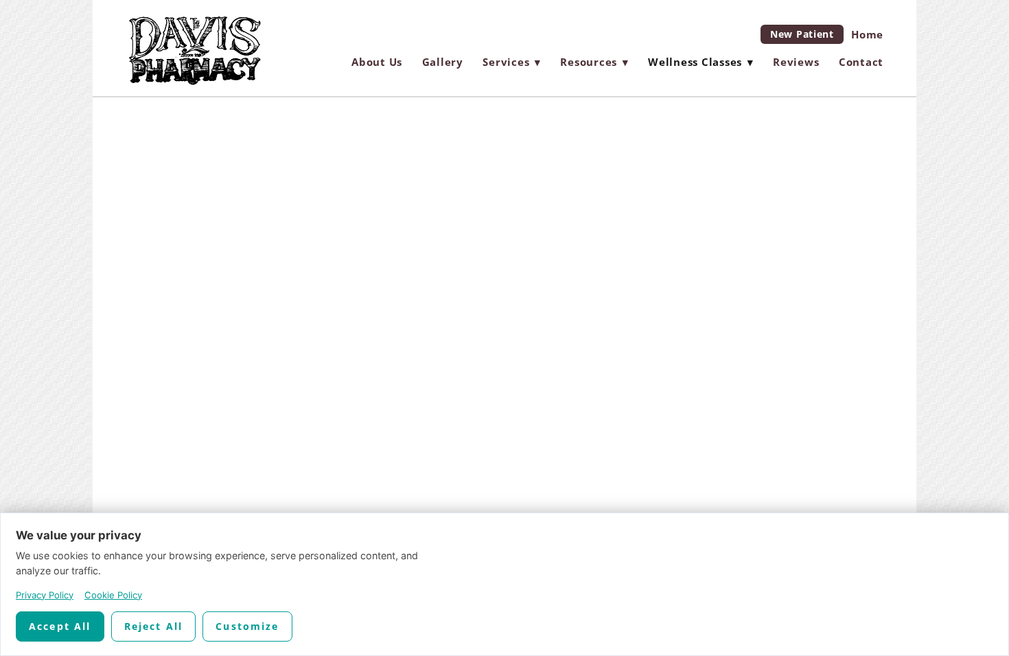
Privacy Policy (44, 594)
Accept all (60, 626)
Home (867, 34)
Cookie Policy (113, 594)
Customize (247, 626)
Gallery (442, 61)
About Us (376, 61)
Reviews (796, 61)
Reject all (153, 626)
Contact (861, 61)
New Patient (802, 34)
